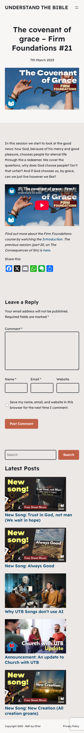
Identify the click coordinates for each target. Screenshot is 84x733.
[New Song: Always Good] (35, 545)
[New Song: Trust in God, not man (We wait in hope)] (35, 494)
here (46, 250)
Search (68, 455)
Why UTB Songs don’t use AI (34, 611)
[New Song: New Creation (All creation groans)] (35, 687)
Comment (13, 329)
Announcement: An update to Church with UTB (34, 659)
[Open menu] (76, 7)
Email (36, 379)
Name (10, 379)
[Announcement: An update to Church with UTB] (35, 636)
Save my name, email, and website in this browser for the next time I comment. (41, 405)
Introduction (52, 239)
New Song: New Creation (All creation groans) (34, 710)
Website (62, 379)
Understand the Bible (36, 7)
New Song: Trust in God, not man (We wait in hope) (38, 517)
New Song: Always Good (29, 565)
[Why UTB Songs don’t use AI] (35, 590)
